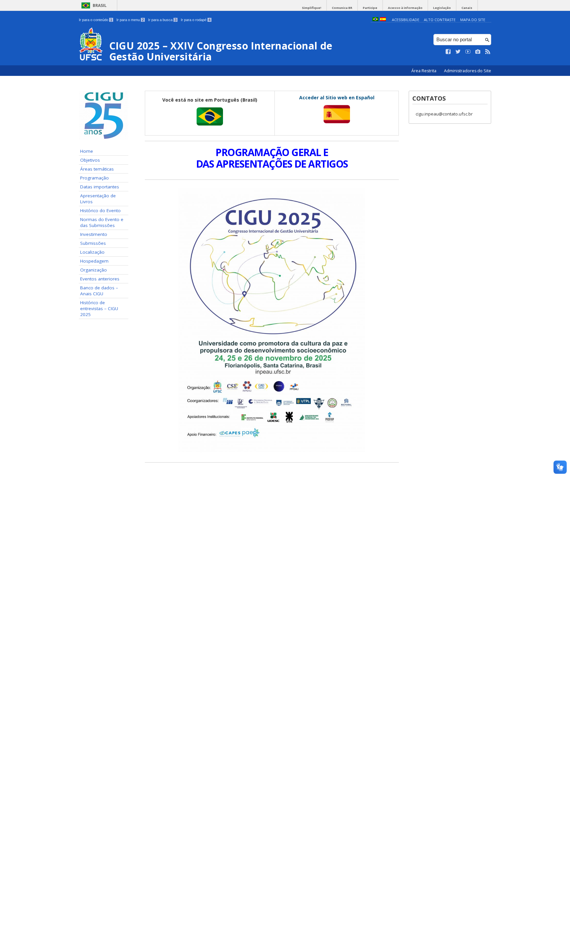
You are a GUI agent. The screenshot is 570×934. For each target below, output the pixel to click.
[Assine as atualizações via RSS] (488, 51)
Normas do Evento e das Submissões (101, 222)
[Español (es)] (383, 19)
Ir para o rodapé (195, 20)
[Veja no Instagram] (478, 51)
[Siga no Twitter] (458, 51)
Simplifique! (311, 8)
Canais (466, 8)
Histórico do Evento (100, 210)
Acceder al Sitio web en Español (336, 97)
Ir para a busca (162, 20)
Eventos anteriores (99, 279)
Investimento (93, 234)
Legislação (442, 8)
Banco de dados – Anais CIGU (99, 291)
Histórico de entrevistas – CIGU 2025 (99, 308)
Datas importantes (99, 187)
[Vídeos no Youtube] (468, 51)
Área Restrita (424, 71)
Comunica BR (342, 8)
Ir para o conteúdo (95, 20)
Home (86, 151)
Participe (370, 8)
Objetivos (90, 160)
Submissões (93, 243)
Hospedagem (94, 261)
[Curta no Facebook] (448, 51)
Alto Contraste (440, 19)
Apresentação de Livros (98, 199)
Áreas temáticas (97, 169)
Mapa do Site (472, 19)
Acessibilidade (405, 19)
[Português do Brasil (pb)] (375, 19)
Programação (94, 178)
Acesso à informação (405, 8)
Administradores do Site (467, 71)
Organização (93, 270)
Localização (92, 252)
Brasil (100, 5)
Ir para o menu (130, 20)
